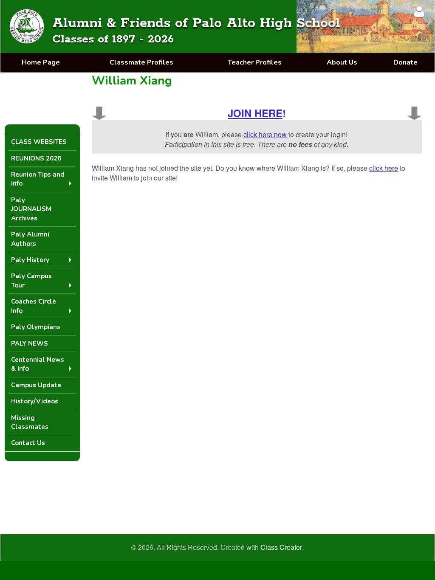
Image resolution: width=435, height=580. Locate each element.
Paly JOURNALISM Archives (31, 209)
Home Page (41, 62)
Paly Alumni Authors (30, 239)
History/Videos (34, 401)
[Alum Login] (419, 11)
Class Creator (281, 547)
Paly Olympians (35, 327)
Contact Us (28, 443)
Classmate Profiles (141, 62)
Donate (405, 62)
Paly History (30, 260)
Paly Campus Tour (31, 280)
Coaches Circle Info (33, 306)
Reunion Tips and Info (38, 179)
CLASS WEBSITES (39, 142)
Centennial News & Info (37, 364)
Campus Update (36, 385)
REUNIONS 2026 (36, 158)
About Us (342, 62)
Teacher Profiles (255, 62)
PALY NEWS (29, 343)
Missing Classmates (29, 422)
